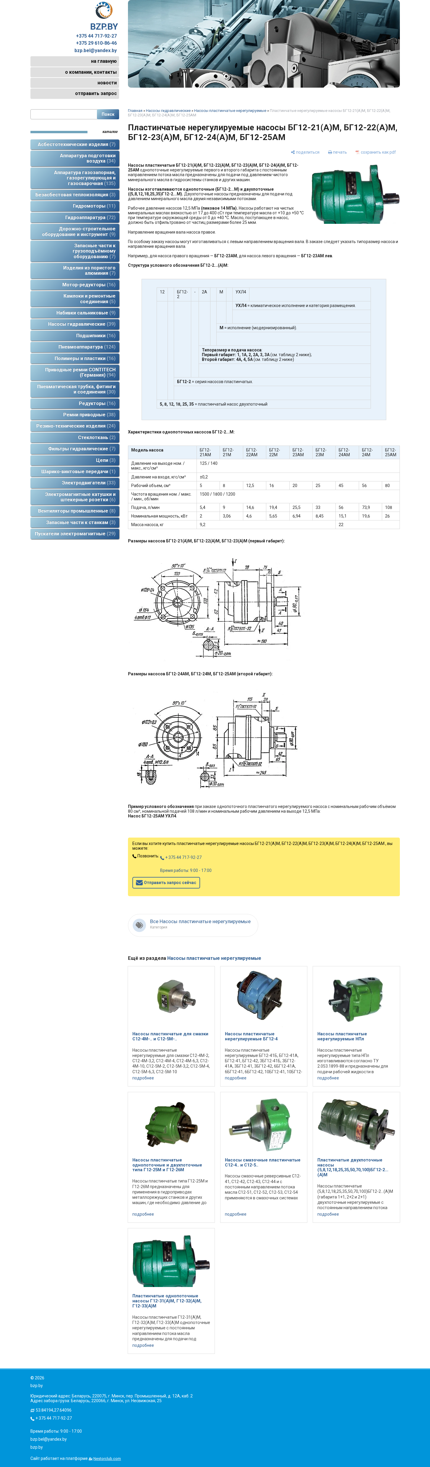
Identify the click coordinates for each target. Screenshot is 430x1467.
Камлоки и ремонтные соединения (90, 298)
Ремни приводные (88, 414)
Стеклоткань (96, 437)
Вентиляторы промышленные (76, 511)
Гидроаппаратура (89, 217)
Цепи (105, 460)
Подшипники (95, 335)
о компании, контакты (91, 72)
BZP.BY (104, 26)
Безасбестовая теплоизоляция (74, 194)
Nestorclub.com (107, 1458)
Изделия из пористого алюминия (89, 270)
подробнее (143, 1078)
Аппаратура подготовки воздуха (88, 158)
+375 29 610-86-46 (96, 43)
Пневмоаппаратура (86, 347)
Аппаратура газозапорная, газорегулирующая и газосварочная (85, 178)
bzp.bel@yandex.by (95, 50)
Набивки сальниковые (85, 313)
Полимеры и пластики (84, 358)
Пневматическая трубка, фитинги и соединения (76, 389)
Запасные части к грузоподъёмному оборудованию (94, 251)
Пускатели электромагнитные (74, 533)
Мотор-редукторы (88, 284)
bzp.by (36, 1447)
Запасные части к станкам (80, 522)
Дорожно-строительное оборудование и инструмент (79, 231)
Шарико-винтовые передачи (77, 471)
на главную (104, 61)
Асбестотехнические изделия (76, 144)
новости (107, 83)
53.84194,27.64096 (54, 1410)
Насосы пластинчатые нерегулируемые (230, 110)
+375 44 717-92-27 (96, 36)
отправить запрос (96, 93)
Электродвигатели (88, 483)
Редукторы (96, 403)
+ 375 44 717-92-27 (183, 857)
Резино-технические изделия (75, 426)
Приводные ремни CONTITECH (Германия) (80, 372)
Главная (135, 110)
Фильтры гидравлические (81, 448)
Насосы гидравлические (81, 324)
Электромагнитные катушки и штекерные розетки (80, 496)
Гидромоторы (93, 206)
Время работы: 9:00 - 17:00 (186, 870)
